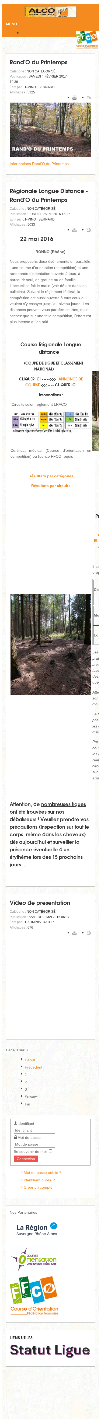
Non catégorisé (41, 71)
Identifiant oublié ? (39, 1180)
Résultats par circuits (51, 486)
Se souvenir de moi (30, 1151)
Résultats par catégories (51, 476)
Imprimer (74, 97)
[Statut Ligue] (50, 1357)
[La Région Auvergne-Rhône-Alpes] (37, 1241)
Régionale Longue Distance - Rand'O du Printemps (49, 195)
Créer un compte (38, 1187)
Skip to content (48, 34)
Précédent (33, 1067)
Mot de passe (29, 1137)
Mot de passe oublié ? (42, 1172)
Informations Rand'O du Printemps (39, 164)
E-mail (88, 97)
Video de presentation (40, 902)
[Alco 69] (50, 11)
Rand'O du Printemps (38, 61)
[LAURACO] (34, 1271)
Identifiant (26, 1123)
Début (30, 1060)
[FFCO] (34, 1313)
